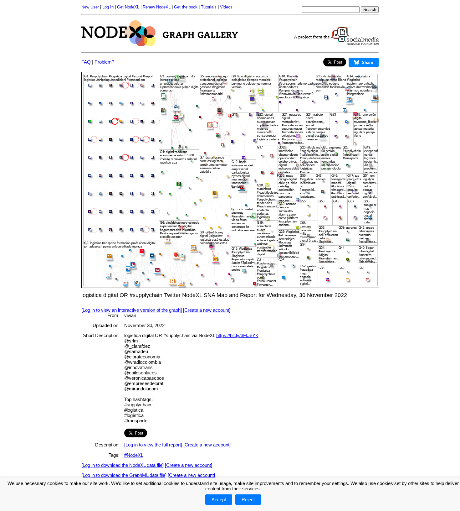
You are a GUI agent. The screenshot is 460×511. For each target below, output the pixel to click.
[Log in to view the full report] (153, 444)
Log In (108, 7)
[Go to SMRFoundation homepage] (336, 43)
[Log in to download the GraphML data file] (123, 475)
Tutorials (209, 7)
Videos (226, 7)
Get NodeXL (128, 7)
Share (367, 62)
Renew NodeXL (157, 7)
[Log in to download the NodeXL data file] (122, 465)
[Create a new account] (206, 310)
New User (90, 7)
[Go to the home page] (159, 44)
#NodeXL (133, 455)
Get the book (185, 7)
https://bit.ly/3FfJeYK (237, 335)
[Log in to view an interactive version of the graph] (131, 310)
